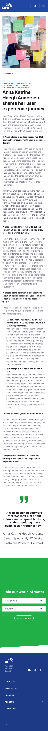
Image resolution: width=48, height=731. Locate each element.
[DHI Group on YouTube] (29, 670)
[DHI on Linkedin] (41, 670)
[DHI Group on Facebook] (35, 670)
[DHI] (10, 660)
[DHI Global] (7, 6)
